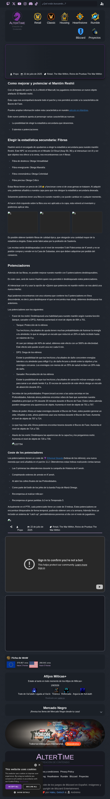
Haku (52, 792)
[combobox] (35, 765)
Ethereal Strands (55, 458)
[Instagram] (25, 3)
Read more (24, 781)
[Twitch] (8, 3)
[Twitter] (14, 3)
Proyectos (84, 776)
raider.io (61, 698)
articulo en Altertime (78, 110)
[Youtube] (19, 3)
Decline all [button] (31, 787)
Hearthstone (53, 776)
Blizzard (73, 776)
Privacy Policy (67, 772)
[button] (22, 792)
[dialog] (23, 779)
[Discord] (31, 3)
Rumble (64, 776)
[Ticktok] (36, 3)
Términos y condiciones (47, 772)
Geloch (60, 792)
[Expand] (101, 712)
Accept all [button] (13, 787)
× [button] (39, 765)
